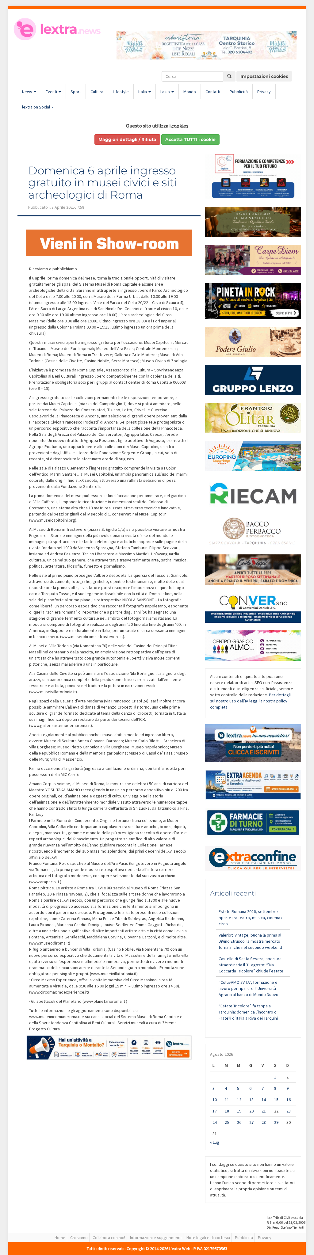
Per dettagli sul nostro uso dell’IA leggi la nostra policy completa (250, 701)
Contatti (212, 91)
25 (227, 1122)
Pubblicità (239, 91)
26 (239, 1122)
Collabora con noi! (109, 1237)
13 (251, 1099)
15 (276, 1099)
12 (239, 1099)
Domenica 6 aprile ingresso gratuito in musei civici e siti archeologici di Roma (102, 182)
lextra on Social (36, 107)
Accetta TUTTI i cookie (190, 139)
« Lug (214, 1142)
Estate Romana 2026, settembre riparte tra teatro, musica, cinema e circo (251, 917)
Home (60, 1237)
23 (288, 1111)
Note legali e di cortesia (208, 1237)
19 (239, 1111)
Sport (76, 91)
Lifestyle (121, 91)
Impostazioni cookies (264, 76)
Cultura (96, 91)
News (27, 91)
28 (264, 1122)
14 (264, 1099)
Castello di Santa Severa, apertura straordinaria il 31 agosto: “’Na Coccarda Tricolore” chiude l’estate (251, 965)
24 (215, 1122)
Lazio (165, 91)
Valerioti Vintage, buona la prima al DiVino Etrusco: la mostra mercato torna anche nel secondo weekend (250, 941)
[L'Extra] (58, 29)
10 (215, 1099)
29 (276, 1122)
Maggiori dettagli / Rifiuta (127, 139)
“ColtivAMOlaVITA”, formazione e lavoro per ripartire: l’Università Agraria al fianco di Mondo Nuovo (248, 988)
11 (227, 1099)
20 (251, 1111)
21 (264, 1111)
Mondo (189, 91)
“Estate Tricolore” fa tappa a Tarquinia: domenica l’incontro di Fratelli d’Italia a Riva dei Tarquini (248, 1012)
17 (215, 1111)
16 (288, 1099)
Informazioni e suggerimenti (156, 1237)
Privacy (264, 91)
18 (227, 1111)
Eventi (52, 91)
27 (251, 1122)
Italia (143, 91)
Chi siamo (79, 1237)
